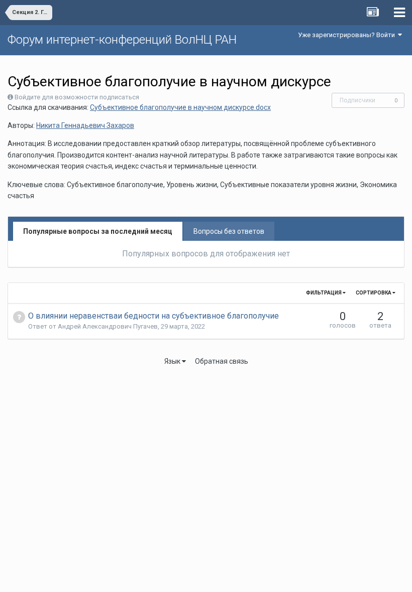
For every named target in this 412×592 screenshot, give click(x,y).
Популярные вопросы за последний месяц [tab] (97, 231)
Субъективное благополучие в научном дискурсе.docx (180, 107)
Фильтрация (324, 292)
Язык (173, 361)
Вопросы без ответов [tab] (228, 231)
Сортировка (374, 292)
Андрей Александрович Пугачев (108, 326)
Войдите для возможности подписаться (77, 97)
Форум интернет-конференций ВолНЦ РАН (122, 40)
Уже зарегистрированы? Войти (348, 35)
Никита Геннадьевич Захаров (85, 125)
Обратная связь (221, 361)
